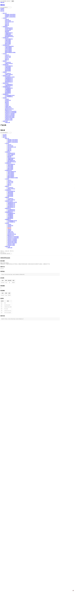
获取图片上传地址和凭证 (10, 16)
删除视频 (7, 31)
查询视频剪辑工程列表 (10, 76)
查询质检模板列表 (9, 65)
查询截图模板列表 (9, 88)
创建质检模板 (8, 67)
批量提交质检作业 (9, 74)
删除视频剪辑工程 (9, 81)
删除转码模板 (8, 43)
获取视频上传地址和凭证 (10, 14)
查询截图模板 (8, 90)
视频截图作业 (5, 94)
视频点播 (7, 250)
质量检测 (5, 72)
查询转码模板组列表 (9, 46)
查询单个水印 (8, 57)
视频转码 (5, 61)
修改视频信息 (8, 30)
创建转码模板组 (8, 47)
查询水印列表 (8, 56)
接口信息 (2, 11)
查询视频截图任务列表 (10, 95)
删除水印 (7, 59)
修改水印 (7, 58)
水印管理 (5, 53)
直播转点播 (5, 121)
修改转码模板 (8, 42)
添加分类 (7, 19)
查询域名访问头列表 (9, 108)
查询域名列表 (8, 100)
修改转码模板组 (8, 49)
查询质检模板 (8, 68)
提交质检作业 (8, 73)
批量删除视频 (8, 34)
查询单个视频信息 (9, 29)
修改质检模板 (8, 69)
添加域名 (7, 99)
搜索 (13, 1)
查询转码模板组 (8, 48)
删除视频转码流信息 (9, 36)
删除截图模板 (8, 92)
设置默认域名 (8, 106)
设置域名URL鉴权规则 (10, 113)
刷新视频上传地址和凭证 (10, 15)
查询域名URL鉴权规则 (10, 115)
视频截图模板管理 (6, 86)
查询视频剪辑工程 (9, 79)
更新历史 (2, 9)
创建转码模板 (8, 40)
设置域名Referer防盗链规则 (10, 111)
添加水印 (7, 54)
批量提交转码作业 (9, 63)
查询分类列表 (8, 20)
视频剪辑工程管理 (6, 75)
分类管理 (5, 18)
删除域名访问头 (8, 110)
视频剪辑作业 (5, 83)
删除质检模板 (8, 70)
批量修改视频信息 (9, 32)
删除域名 (2, 5)
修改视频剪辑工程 (9, 80)
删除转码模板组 (8, 51)
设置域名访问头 (8, 107)
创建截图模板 (8, 89)
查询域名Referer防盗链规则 (10, 112)
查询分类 (7, 22)
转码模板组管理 (6, 45)
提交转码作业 (8, 62)
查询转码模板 (8, 41)
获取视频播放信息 (9, 35)
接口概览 (2, 8)
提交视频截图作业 (9, 96)
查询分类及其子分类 (9, 21)
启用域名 (7, 103)
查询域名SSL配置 (8, 119)
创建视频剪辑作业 (9, 85)
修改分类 (7, 24)
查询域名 (7, 101)
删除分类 (7, 25)
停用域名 (7, 105)
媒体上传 (5, 13)
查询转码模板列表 (9, 38)
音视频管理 (5, 26)
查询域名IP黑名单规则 (9, 117)
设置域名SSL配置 (8, 118)
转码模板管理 (5, 37)
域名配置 (5, 97)
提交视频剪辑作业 (9, 84)
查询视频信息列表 (9, 27)
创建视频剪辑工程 (9, 78)
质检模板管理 (5, 64)
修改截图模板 (8, 91)
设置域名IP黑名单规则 (9, 116)
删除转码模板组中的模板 (10, 52)
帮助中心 (2, 250)
